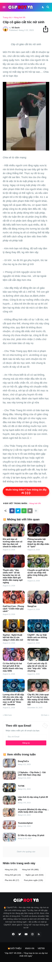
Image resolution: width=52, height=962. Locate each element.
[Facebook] (12, 510)
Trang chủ (7, 17)
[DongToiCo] (9, 763)
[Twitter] (18, 510)
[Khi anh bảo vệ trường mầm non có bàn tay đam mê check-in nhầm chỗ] (14, 530)
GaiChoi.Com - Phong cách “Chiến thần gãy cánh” (13, 608)
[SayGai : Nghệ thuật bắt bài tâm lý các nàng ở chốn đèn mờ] (14, 625)
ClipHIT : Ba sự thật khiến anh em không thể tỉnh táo (37, 637)
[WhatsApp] (24, 510)
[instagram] (32, 934)
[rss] (38, 934)
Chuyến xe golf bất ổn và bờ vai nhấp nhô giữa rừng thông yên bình (38, 574)
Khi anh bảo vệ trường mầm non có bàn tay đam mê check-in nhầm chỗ (12, 543)
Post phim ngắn (33, 880)
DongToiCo (23, 761)
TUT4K (21, 786)
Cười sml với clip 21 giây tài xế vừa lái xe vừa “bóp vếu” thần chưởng (37, 667)
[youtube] (26, 934)
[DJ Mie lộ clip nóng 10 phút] (9, 837)
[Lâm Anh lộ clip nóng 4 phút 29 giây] (9, 800)
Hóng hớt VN (19, 17)
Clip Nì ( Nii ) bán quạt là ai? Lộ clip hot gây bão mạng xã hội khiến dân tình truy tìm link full (38, 699)
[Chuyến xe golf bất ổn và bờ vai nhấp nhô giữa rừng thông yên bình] (38, 561)
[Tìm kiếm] (48, 7)
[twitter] (19, 934)
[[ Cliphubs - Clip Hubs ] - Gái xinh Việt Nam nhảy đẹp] (9, 775)
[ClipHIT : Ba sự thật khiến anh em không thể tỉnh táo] (38, 625)
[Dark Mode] (43, 7)
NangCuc (31, 606)
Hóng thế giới (13, 875)
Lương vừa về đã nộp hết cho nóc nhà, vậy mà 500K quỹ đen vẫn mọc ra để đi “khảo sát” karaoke (13, 699)
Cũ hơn (44, 715)
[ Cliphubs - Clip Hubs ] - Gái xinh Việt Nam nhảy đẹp (32, 773)
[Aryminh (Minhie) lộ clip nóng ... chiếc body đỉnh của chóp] (9, 812)
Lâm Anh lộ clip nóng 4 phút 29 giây (33, 798)
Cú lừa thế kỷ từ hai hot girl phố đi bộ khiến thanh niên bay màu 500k (13, 667)
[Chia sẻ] (47, 29)
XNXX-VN (29, 948)
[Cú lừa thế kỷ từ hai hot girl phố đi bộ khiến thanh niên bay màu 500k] (14, 654)
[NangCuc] (38, 597)
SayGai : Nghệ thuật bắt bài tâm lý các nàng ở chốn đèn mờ (13, 637)
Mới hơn (8, 715)
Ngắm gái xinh (35, 875)
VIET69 (41, 948)
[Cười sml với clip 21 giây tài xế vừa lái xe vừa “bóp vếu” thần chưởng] (38, 654)
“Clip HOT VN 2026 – (14, 953)
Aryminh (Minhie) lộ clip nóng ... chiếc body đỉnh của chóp (33, 810)
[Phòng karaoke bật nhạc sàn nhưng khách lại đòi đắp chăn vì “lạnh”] (38, 530)
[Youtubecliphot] (9, 824)
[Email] (30, 510)
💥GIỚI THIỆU (14, 948)
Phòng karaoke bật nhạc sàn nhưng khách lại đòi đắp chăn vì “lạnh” (38, 543)
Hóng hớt (11, 869)
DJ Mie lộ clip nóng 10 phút (31, 835)
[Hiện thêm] (36, 510)
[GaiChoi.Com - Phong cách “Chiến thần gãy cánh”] (14, 597)
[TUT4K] (9, 787)
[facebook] (13, 934)
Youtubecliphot (25, 823)
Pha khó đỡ (12, 880)
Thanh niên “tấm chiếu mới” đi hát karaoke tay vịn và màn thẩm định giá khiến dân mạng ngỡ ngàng (13, 576)
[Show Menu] (4, 7)
